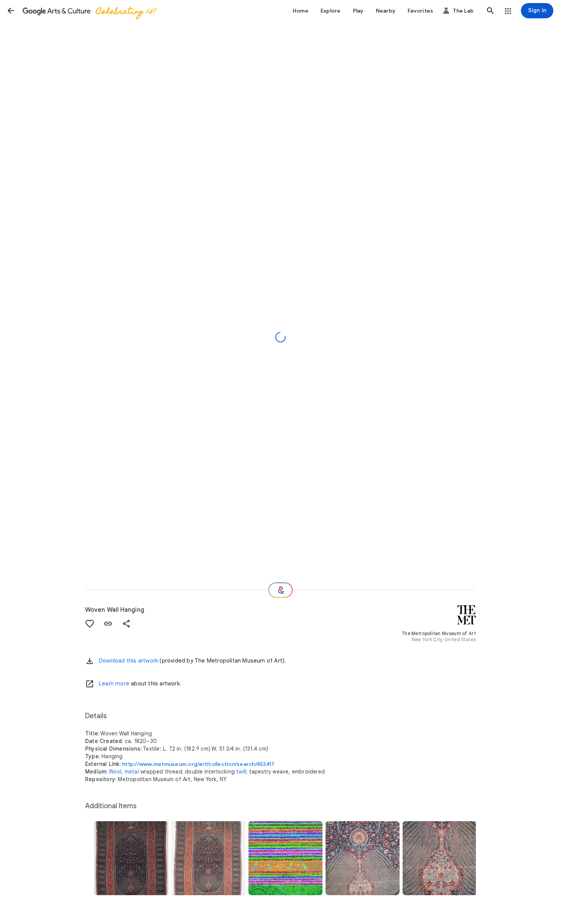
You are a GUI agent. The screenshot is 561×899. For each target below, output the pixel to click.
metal (132, 771)
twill (241, 771)
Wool (115, 771)
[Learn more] (90, 684)
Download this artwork (128, 660)
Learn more (114, 683)
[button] (11, 11)
